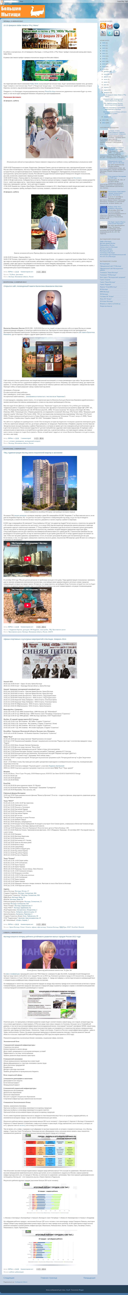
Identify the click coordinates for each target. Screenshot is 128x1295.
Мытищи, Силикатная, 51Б (19, 903)
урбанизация (19, 1272)
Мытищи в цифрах (106, 249)
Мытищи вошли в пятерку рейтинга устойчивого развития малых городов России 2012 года (42, 937)
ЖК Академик (34, 629)
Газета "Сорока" (105, 279)
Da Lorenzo (77, 178)
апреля (106, 87)
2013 (104, 120)
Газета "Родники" (105, 284)
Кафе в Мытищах (105, 241)
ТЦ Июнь (12, 274)
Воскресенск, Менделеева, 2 (27, 910)
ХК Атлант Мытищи (106, 301)
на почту (23, 1125)
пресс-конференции (13, 974)
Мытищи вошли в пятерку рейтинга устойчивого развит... (114, 112)
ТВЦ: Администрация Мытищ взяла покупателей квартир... (113, 104)
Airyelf (68, 1290)
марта (106, 90)
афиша (34, 927)
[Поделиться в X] (41, 272)
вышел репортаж (20, 515)
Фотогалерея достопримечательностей (113, 254)
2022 (104, 51)
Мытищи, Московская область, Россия (21, 276)
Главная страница (49, 1278)
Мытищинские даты (106, 251)
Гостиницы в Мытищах (107, 253)
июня (106, 82)
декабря (107, 71)
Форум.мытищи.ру (106, 306)
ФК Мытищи (104, 294)
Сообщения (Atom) (21, 1282)
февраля (107, 92)
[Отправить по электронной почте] (37, 272)
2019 (104, 56)
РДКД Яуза (62, 927)
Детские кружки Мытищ (107, 243)
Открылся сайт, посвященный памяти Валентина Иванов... (113, 99)
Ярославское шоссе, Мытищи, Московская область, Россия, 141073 (30, 632)
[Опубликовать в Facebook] (43, 272)
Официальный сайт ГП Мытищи (110, 266)
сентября (107, 74)
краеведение (20, 441)
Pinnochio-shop (50, 91)
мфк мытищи (41, 927)
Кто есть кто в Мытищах (108, 256)
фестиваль (19, 274)
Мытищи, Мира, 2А (18, 897)
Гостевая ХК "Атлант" (107, 296)
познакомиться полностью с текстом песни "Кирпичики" (45, 396)
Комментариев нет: (27, 271)
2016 (104, 64)
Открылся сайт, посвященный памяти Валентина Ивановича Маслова (33, 286)
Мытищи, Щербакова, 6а (22, 908)
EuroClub (75, 927)
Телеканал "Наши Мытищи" (109, 272)
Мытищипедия (105, 263)
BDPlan (10, 271)
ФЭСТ (69, 927)
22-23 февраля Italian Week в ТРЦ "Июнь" (21, 25)
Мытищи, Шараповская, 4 (23, 905)
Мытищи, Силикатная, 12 (33, 901)
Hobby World (34, 84)
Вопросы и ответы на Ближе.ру (110, 303)
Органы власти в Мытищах (109, 247)
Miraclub (81, 927)
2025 (104, 43)
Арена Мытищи (14, 927)
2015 (104, 66)
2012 (104, 123)
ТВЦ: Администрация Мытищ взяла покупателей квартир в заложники (33, 453)
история (12, 441)
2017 (104, 61)
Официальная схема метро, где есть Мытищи (116, 162)
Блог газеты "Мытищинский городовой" (113, 277)
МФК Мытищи (104, 291)
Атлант (22, 927)
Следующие (9, 1278)
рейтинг (11, 1272)
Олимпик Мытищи (53, 927)
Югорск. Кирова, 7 (22, 920)
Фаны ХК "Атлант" (106, 299)
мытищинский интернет (32, 441)
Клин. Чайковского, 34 (30, 916)
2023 (104, 48)
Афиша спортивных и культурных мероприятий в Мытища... (114, 108)
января (106, 117)
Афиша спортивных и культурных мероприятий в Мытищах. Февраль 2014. (35, 639)
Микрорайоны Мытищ (107, 245)
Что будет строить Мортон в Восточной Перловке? (116, 222)
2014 (104, 69)
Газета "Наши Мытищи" (107, 282)
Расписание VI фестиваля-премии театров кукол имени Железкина (117, 193)
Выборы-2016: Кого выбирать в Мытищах (115, 207)
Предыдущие (90, 1278)
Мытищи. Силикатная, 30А (27, 893)
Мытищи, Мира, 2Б (16, 899)
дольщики (26, 629)
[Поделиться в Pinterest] (45, 272)
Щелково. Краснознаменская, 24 (29, 918)
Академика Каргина (15, 629)
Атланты (28, 927)
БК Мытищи (104, 289)
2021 (104, 53)
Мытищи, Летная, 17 (22, 891)
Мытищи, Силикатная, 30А (30, 895)
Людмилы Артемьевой (56, 766)
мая (105, 84)
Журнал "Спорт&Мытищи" (108, 287)
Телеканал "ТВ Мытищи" (108, 275)
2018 (104, 58)
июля (106, 79)
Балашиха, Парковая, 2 (24, 914)
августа (106, 77)
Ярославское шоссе (59, 629)
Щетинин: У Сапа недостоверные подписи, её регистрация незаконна (117, 132)
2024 (104, 45)
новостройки (44, 629)
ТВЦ (50, 629)
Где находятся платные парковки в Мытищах (116, 148)
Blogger (81, 1290)
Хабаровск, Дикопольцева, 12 (26, 912)
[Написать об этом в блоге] (39, 272)
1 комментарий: (26, 438)
